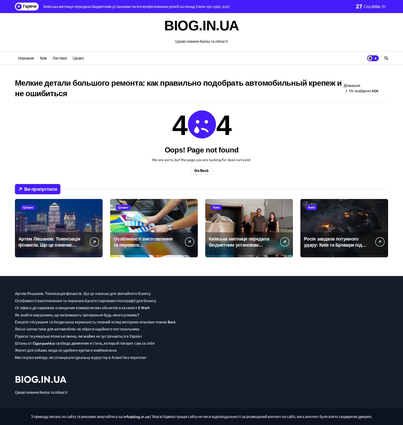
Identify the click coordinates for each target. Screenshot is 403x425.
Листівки (60, 58)
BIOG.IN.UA (201, 25)
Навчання (26, 58)
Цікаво (78, 58)
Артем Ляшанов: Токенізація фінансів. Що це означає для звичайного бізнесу (49, 245)
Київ (43, 58)
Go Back (201, 170)
